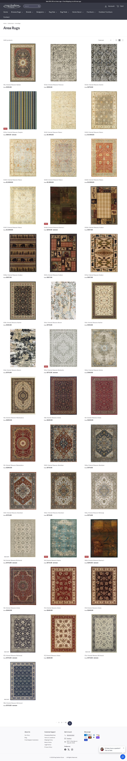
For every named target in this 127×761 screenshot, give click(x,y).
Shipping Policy (48, 740)
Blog (26, 737)
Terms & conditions (49, 737)
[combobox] (32, 6)
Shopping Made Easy (50, 735)
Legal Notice (47, 744)
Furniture (90, 12)
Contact (6, 17)
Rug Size (52, 12)
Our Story (27, 735)
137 (66, 722)
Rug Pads (64, 12)
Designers (40, 12)
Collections (11, 23)
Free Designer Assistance (31, 740)
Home (5, 12)
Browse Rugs (16, 12)
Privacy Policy (48, 747)
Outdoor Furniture (105, 12)
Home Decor (77, 12)
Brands (29, 12)
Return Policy (48, 742)
